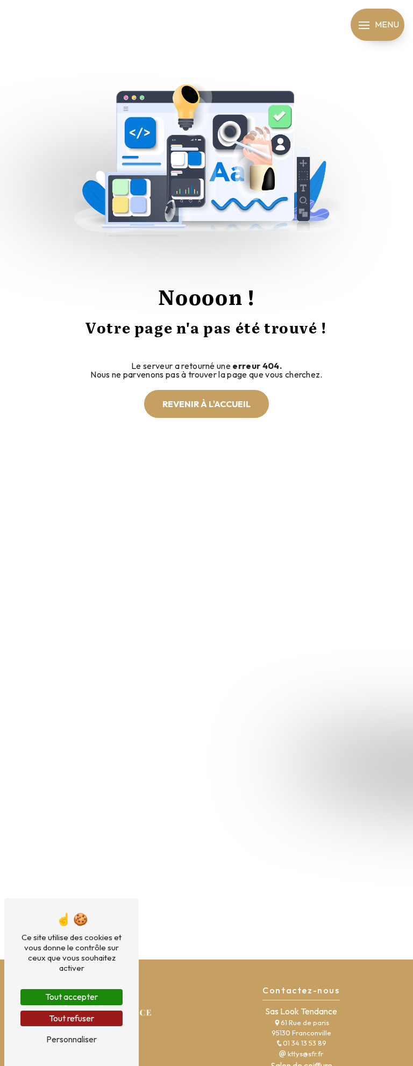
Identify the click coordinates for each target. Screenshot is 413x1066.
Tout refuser (71, 1018)
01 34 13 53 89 (304, 1043)
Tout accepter (71, 996)
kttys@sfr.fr (304, 1053)
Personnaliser (71, 1039)
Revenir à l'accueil (206, 404)
